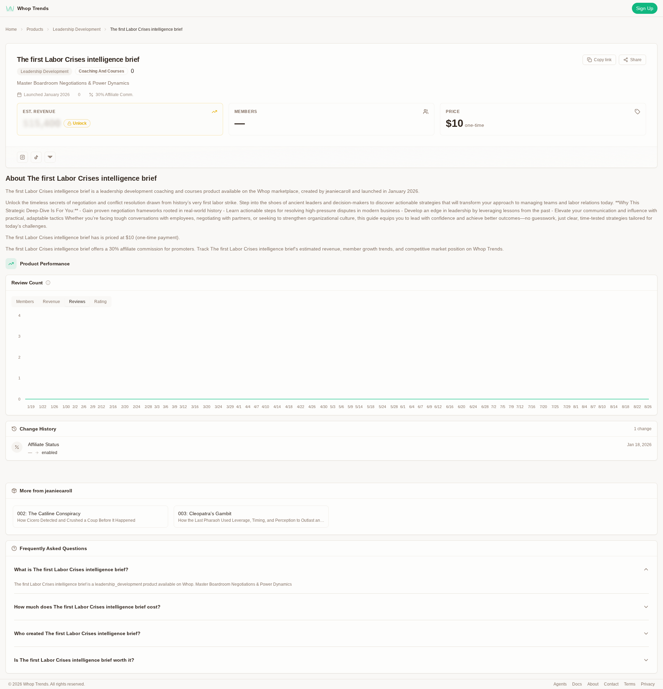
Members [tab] (25, 301)
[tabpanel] (331, 361)
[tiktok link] (36, 157)
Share (636, 59)
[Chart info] (48, 282)
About (592, 684)
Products (35, 29)
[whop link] (50, 157)
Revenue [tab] (51, 301)
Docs (577, 684)
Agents (560, 684)
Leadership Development (76, 29)
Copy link (603, 59)
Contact (611, 684)
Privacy (648, 684)
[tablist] (61, 301)
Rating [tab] (100, 301)
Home (11, 29)
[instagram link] (22, 157)
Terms (629, 684)
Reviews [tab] (77, 301)
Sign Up (644, 8)
